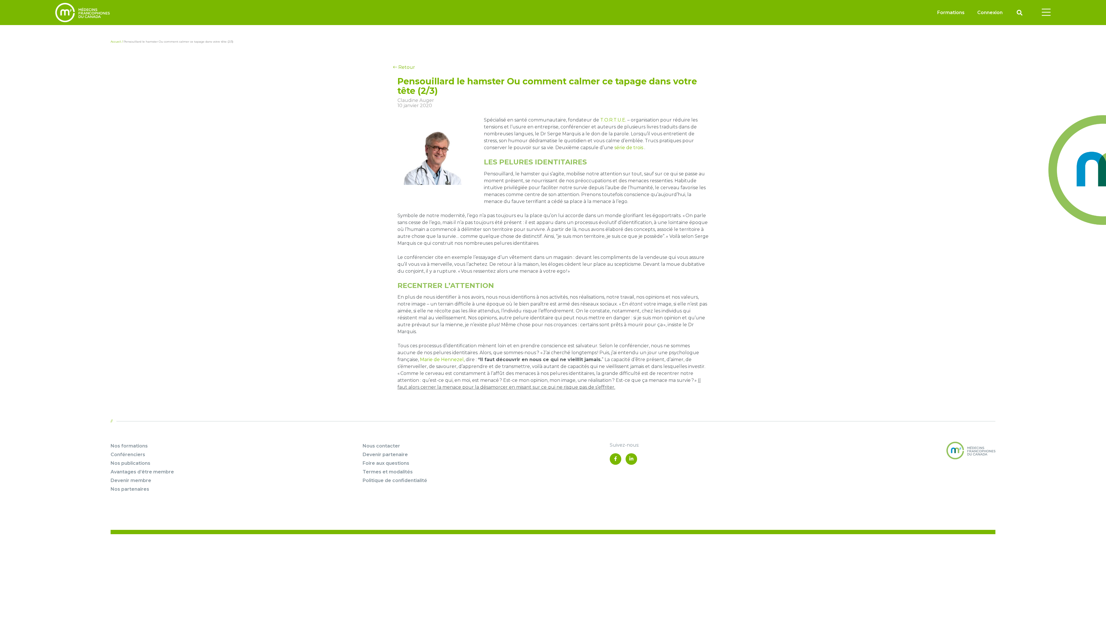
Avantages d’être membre (142, 472)
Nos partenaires (130, 489)
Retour (406, 67)
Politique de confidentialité (395, 480)
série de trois (628, 147)
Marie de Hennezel (442, 359)
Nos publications (130, 463)
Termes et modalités (388, 472)
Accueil (116, 41)
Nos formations (129, 446)
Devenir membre (131, 480)
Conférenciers (128, 454)
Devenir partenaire (385, 454)
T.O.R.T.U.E (612, 120)
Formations (951, 12)
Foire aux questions (386, 463)
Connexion (990, 12)
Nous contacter (381, 446)
